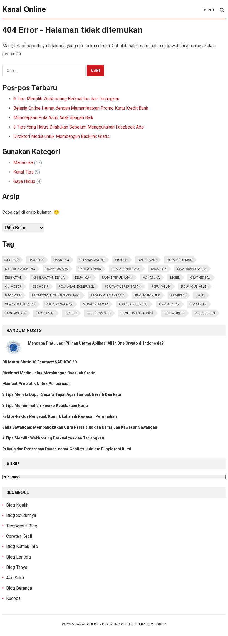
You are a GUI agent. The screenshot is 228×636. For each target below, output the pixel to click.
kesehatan (13, 278)
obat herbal (200, 278)
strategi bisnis (95, 304)
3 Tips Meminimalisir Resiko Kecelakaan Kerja (45, 405)
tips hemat (45, 313)
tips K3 (70, 313)
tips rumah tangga (137, 313)
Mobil (175, 278)
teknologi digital (133, 304)
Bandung (61, 260)
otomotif (40, 286)
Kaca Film (159, 269)
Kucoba (13, 598)
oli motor (13, 286)
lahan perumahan (117, 278)
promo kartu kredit (107, 295)
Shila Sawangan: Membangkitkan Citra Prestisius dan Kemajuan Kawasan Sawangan (79, 427)
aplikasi (11, 260)
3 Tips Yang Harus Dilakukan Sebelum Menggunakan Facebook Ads (78, 127)
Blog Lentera (18, 557)
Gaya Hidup (24, 181)
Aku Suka (15, 577)
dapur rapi (147, 260)
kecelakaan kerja (191, 269)
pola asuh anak (194, 286)
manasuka (151, 278)
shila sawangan (59, 304)
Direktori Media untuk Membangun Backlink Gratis (61, 136)
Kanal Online (24, 9)
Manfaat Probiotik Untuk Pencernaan (36, 383)
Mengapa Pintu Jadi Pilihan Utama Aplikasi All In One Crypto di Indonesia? (96, 343)
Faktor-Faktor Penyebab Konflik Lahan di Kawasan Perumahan (59, 416)
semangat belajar (20, 304)
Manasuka (23, 162)
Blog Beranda (19, 588)
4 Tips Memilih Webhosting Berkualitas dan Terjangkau (66, 98)
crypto (121, 260)
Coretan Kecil (19, 536)
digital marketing (20, 269)
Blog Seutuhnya (21, 515)
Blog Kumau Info (22, 546)
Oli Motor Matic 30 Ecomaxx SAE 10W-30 (39, 362)
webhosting (205, 313)
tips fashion (15, 313)
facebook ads (57, 269)
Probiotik (13, 295)
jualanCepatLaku (125, 269)
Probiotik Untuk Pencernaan (56, 295)
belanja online (92, 260)
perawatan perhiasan (123, 286)
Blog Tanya (16, 567)
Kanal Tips (23, 172)
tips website (174, 313)
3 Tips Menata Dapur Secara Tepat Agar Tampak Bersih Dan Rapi (61, 394)
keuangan (83, 278)
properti (177, 295)
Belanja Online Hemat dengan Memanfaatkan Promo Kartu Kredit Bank (80, 108)
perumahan (160, 286)
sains (200, 295)
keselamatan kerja (49, 278)
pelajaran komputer (76, 286)
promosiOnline (147, 295)
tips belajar (168, 304)
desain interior (179, 260)
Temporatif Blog (21, 526)
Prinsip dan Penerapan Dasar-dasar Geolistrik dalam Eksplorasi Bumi (66, 449)
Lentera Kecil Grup (148, 624)
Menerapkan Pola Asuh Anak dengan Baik (53, 117)
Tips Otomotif (98, 313)
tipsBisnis (198, 304)
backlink (36, 260)
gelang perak (89, 269)
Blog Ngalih (17, 505)
